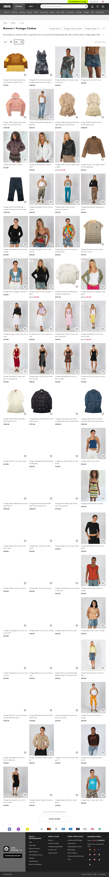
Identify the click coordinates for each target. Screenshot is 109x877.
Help (30, 842)
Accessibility (102, 874)
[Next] (103, 28)
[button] (90, 849)
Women (13, 23)
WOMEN (18, 6)
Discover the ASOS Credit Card (76, 857)
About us (51, 840)
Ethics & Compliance (35, 864)
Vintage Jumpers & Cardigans (96, 29)
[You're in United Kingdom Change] (102, 1)
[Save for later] (25, 75)
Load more (54, 819)
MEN (31, 6)
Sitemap (31, 858)
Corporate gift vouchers (75, 846)
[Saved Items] (97, 6)
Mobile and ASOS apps (75, 840)
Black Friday (71, 850)
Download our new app (77, 2)
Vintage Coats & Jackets (73, 29)
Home (5, 23)
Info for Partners (72, 853)
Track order (32, 845)
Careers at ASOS (53, 843)
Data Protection (33, 861)
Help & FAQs (94, 2)
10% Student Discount (35, 855)
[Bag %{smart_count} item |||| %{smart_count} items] (103, 6)
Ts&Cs (95, 874)
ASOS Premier (33, 852)
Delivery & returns (34, 848)
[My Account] (92, 6)
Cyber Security (52, 853)
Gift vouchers (72, 843)
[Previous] (46, 28)
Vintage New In (55, 29)
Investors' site (52, 850)
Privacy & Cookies (86, 874)
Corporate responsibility (55, 846)
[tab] (6, 12)
